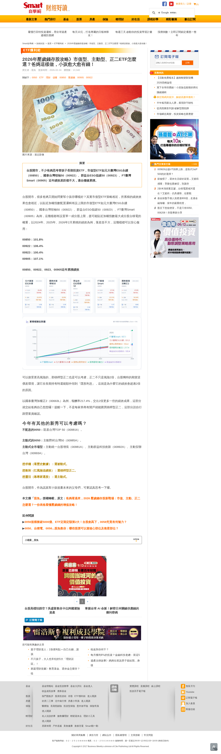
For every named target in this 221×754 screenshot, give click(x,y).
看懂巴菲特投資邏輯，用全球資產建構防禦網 (47, 34)
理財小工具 (89, 716)
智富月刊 (190, 686)
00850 (63, 77)
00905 (80, 77)
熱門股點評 (47, 696)
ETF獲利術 (80, 696)
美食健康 (68, 726)
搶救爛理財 (63, 716)
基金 (66, 19)
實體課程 (134, 686)
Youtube (189, 692)
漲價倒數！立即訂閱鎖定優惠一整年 (177, 34)
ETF (41, 77)
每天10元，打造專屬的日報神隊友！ (90, 34)
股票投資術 (60, 696)
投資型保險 (69, 706)
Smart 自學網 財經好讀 (58, 8)
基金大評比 (76, 686)
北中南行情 (60, 701)
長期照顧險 (56, 706)
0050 (34, 77)
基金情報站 (47, 686)
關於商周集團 (78, 735)
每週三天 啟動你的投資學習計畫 (133, 32)
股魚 (37, 498)
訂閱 (187, 63)
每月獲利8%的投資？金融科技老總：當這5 (115, 655)
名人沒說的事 (48, 716)
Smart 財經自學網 (34, 8)
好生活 (136, 19)
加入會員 (190, 703)
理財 (48, 77)
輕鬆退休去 (76, 716)
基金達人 (88, 686)
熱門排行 (50, 19)
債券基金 (61, 691)
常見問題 (148, 735)
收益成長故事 (48, 691)
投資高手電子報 (137, 691)
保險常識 (94, 706)
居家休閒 (46, 726)
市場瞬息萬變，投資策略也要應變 (175, 114)
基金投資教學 (62, 686)
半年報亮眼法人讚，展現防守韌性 (175, 102)
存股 (70, 696)
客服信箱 (190, 709)
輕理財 (120, 19)
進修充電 (78, 726)
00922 (89, 77)
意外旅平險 (82, 706)
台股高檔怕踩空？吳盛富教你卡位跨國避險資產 (52, 610)
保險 (105, 19)
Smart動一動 (91, 726)
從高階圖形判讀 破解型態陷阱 (173, 108)
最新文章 (31, 19)
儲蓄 (55, 77)
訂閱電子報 (191, 697)
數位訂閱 (190, 19)
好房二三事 (47, 701)
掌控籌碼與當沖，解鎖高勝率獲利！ (176, 97)
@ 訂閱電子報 (34, 620)
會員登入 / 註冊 (183, 4)
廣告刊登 (93, 735)
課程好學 (152, 19)
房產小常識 (73, 701)
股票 (79, 19)
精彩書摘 (171, 19)
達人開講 (91, 696)
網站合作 (106, 735)
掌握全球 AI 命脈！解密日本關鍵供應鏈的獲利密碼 (112, 610)
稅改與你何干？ (100, 649)
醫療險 (45, 706)
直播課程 (144, 686)
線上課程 (155, 686)
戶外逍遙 (57, 726)
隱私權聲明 (121, 735)
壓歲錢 (71, 77)
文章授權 (135, 735)
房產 (92, 19)
